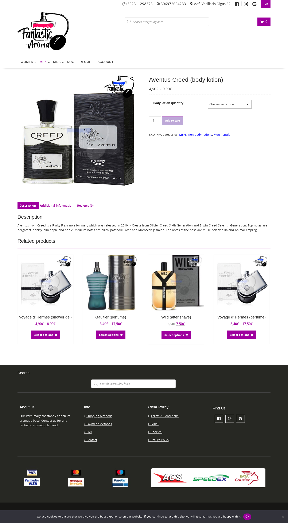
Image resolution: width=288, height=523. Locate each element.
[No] (283, 517)
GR (266, 4)
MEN (43, 62)
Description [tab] (27, 205)
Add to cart (172, 120)
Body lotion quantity (168, 103)
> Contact (90, 440)
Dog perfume (79, 62)
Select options (43, 335)
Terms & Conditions (165, 416)
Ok (247, 516)
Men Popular (223, 135)
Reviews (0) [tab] (85, 205)
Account (106, 62)
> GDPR (153, 424)
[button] (132, 79)
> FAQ (88, 432)
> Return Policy (158, 440)
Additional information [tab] (56, 205)
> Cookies (155, 432)
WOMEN (27, 62)
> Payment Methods (98, 424)
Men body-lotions (199, 135)
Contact (46, 421)
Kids (57, 62)
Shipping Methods (99, 416)
